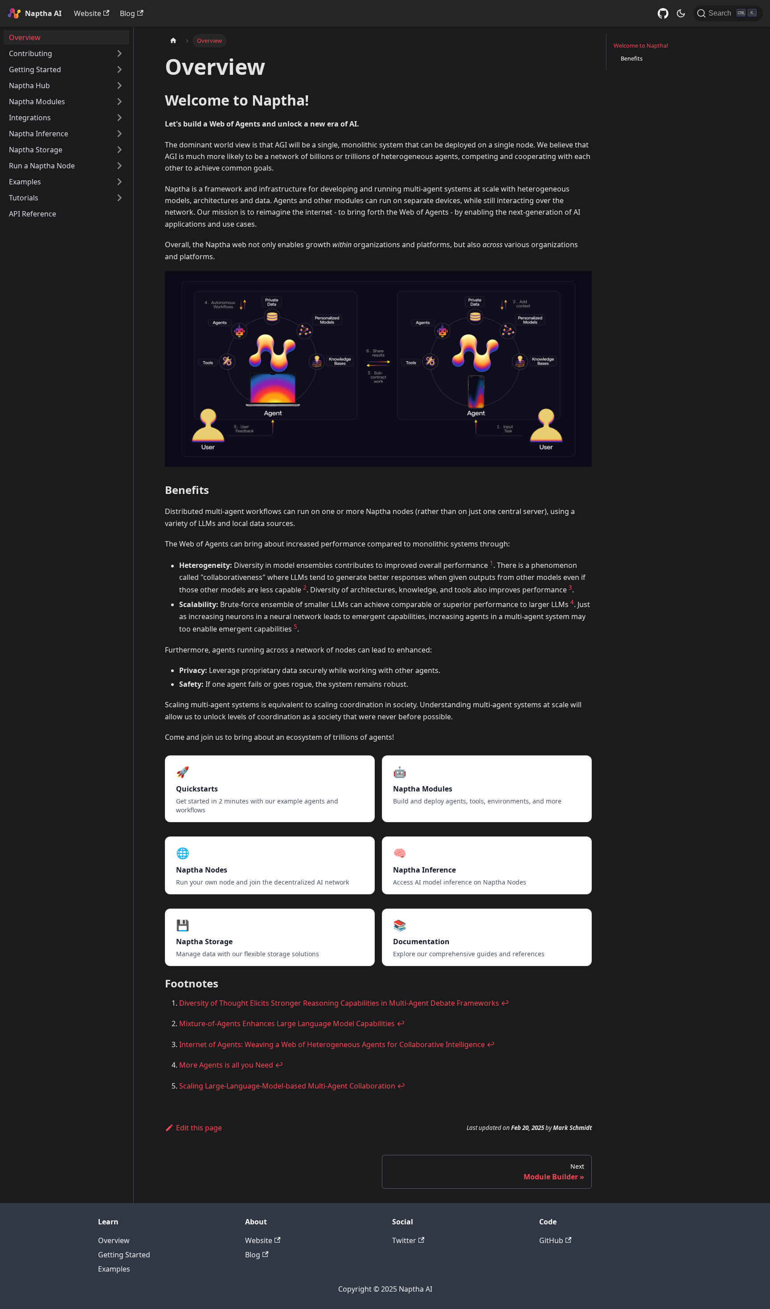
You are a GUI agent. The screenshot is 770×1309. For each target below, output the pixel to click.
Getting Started (124, 1255)
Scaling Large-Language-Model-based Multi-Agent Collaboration (287, 1086)
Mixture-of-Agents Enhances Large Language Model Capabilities (287, 1023)
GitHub (551, 1240)
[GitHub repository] (663, 13)
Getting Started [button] (35, 69)
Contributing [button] (30, 53)
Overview (25, 37)
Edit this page (199, 1128)
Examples (114, 1269)
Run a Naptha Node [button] (42, 166)
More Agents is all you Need (226, 1065)
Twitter (404, 1240)
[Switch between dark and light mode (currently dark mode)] (681, 13)
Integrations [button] (30, 117)
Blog (127, 13)
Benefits (632, 58)
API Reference (32, 214)
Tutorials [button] (23, 198)
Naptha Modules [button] (37, 101)
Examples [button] (25, 182)
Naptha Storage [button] (35, 150)
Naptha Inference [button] (38, 134)
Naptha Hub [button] (29, 85)
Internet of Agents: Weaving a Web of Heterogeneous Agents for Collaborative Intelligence (332, 1044)
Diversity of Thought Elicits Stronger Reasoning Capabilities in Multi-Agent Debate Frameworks (339, 1003)
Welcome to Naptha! (641, 45)
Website (87, 13)
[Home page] (173, 41)
